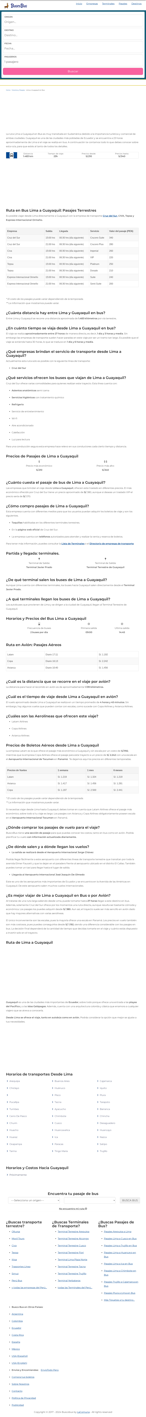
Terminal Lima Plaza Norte (72, 1259)
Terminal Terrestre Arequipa (73, 1231)
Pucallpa (14, 1102)
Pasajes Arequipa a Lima (117, 1231)
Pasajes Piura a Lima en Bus (119, 1293)
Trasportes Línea (21, 1266)
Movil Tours (18, 1238)
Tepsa (15, 1252)
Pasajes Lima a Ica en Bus (118, 1263)
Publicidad (18, 1405)
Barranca (105, 1109)
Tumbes (14, 1109)
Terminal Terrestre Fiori (71, 1252)
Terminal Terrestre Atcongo (73, 1238)
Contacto (17, 1391)
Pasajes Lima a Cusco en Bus (120, 1238)
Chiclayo (14, 1088)
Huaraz (13, 1137)
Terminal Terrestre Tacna (72, 1266)
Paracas (59, 1144)
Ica (56, 1137)
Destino (9, 30)
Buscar (73, 71)
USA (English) (19, 1363)
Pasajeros (10, 56)
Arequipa (14, 1081)
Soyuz (15, 1273)
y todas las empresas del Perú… (29, 1287)
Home (8, 90)
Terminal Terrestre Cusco (72, 1245)
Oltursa (16, 1231)
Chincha (104, 1116)
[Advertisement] (72, 112)
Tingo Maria (61, 1151)
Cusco (58, 1123)
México (16, 1349)
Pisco (58, 1095)
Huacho (13, 1130)
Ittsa (14, 1259)
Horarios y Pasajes (18, 90)
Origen (8, 17)
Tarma (13, 1151)
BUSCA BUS (130, 1200)
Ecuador (16, 1328)
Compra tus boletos (23, 1377)
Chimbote (60, 1116)
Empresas (92, 3)
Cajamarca (106, 1081)
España (16, 1342)
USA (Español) (20, 1356)
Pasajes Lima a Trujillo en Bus (120, 1245)
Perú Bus (17, 1280)
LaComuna (83, 1412)
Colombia (17, 1321)
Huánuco (60, 1088)
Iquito (103, 1088)
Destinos (136, 3)
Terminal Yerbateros (69, 1280)
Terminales (108, 3)
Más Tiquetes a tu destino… (119, 1300)
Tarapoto (105, 1102)
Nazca (103, 1137)
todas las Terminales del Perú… (75, 1287)
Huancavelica (62, 1130)
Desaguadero (107, 1123)
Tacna (58, 1102)
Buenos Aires (62, 1081)
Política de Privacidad (24, 1398)
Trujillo (103, 1151)
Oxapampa (15, 1144)
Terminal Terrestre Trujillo (72, 1273)
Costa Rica (18, 1335)
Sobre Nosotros (20, 1384)
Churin (13, 1123)
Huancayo (105, 1130)
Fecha (7, 43)
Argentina (17, 1314)
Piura (103, 1095)
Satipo (103, 1144)
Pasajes (123, 3)
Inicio (79, 3)
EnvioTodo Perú (50, 1370)
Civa (14, 1245)
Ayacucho (60, 1109)
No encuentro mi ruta (72, 1208)
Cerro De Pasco (18, 1116)
